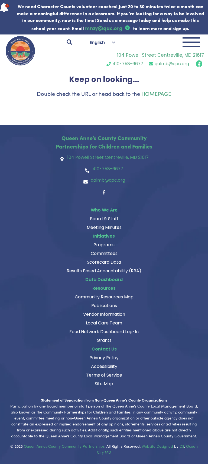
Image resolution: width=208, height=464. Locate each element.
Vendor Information (104, 314)
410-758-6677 (127, 64)
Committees (104, 253)
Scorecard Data (104, 262)
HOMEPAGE (156, 93)
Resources (104, 288)
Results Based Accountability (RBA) (104, 271)
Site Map (104, 384)
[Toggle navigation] (191, 42)
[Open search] (69, 42)
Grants (104, 340)
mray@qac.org (103, 27)
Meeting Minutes (104, 227)
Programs (104, 245)
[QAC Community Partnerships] (20, 50)
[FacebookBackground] (199, 63)
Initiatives (104, 236)
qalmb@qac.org (172, 64)
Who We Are (104, 210)
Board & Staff (104, 219)
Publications (104, 305)
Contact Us (104, 349)
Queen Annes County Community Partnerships (64, 446)
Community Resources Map (104, 297)
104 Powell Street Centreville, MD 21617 (160, 55)
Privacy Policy (104, 358)
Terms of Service (104, 375)
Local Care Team (104, 323)
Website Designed (157, 446)
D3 (182, 446)
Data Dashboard (104, 279)
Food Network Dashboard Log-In (104, 332)
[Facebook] (104, 192)
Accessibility (104, 366)
